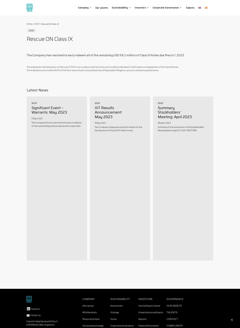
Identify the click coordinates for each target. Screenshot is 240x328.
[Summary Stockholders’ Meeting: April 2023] (183, 179)
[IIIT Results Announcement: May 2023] (120, 179)
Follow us (35, 309)
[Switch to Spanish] (206, 8)
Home (30, 24)
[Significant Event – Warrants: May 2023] (57, 179)
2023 (36, 24)
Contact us (35, 315)
